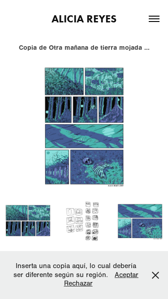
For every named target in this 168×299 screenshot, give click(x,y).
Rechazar (78, 283)
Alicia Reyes (84, 18)
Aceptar (126, 275)
